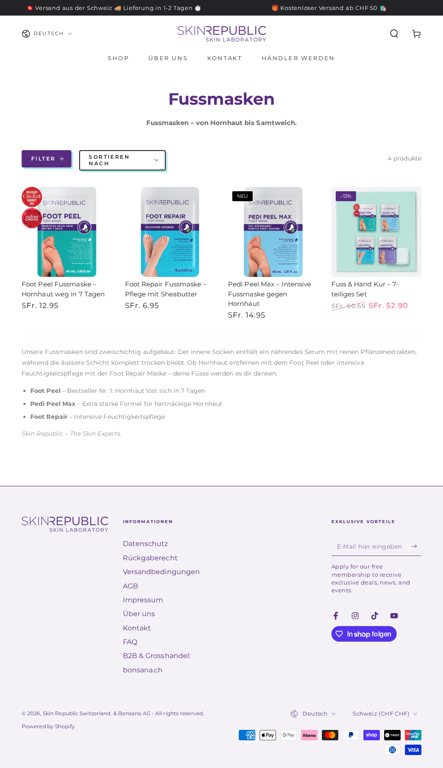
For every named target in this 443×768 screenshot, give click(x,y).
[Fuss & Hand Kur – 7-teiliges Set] (376, 232)
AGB (130, 586)
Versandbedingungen (161, 572)
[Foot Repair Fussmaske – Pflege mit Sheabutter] (170, 232)
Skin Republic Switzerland (77, 713)
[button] (394, 33)
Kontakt (137, 628)
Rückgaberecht (150, 558)
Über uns (139, 614)
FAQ (130, 642)
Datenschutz (145, 544)
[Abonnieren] (416, 546)
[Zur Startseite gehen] (221, 34)
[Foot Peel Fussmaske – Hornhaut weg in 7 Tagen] (67, 232)
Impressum (143, 600)
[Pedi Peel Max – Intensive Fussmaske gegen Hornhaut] (273, 232)
